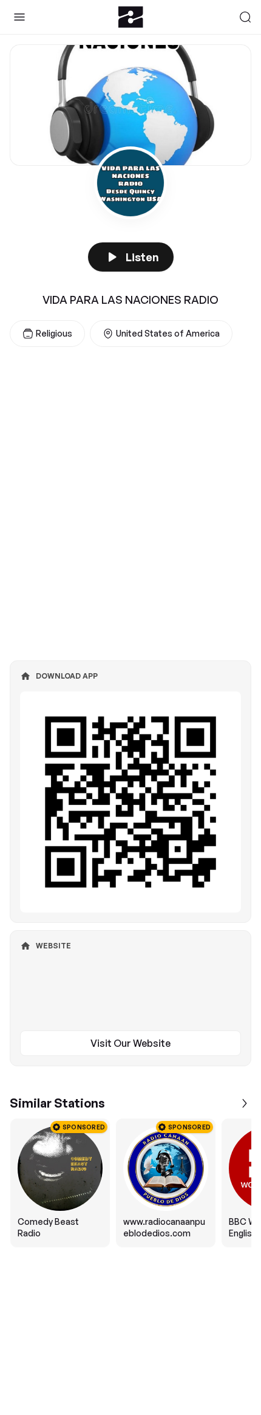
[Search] (245, 17)
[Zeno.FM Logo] (130, 17)
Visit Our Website (130, 1043)
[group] (130, 1183)
